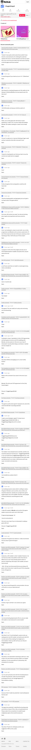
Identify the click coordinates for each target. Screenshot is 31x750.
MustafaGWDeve (18, 288)
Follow (22, 15)
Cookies (25, 746)
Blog (17, 741)
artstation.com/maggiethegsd (9, 20)
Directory (3, 746)
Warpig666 (18, 146)
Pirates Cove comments (6, 146)
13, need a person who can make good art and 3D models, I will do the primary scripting (15, 549)
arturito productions (22, 47)
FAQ (10, 741)
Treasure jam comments (6, 162)
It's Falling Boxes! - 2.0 (23, 39)
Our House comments (6, 397)
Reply (3, 64)
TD (21, 593)
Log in (27, 1)
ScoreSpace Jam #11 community (8, 317)
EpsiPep (21, 428)
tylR (21, 352)
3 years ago (7, 52)
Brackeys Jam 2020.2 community (8, 547)
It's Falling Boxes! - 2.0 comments (8, 131)
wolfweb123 (25, 719)
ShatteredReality (20, 100)
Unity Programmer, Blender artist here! (10, 208)
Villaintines (4, 39)
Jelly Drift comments (6, 260)
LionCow (22, 547)
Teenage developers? (24, 668)
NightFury (27, 207)
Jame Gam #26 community (7, 47)
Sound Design (22, 412)
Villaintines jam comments (7, 83)
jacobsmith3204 (23, 317)
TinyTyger (22, 444)
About (3, 741)
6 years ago (7, 536)
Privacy (17, 746)
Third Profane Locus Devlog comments (9, 719)
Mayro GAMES (23, 274)
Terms (10, 746)
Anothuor (15, 687)
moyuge (18, 162)
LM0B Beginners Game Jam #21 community (11, 207)
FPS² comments (5, 687)
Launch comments (5, 532)
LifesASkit (19, 83)
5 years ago (7, 151)
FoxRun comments (5, 288)
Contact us (26, 741)
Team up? (24, 114)
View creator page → (6, 16)
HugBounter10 (23, 131)
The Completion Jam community (8, 352)
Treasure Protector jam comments (9, 176)
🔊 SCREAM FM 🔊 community (8, 274)
